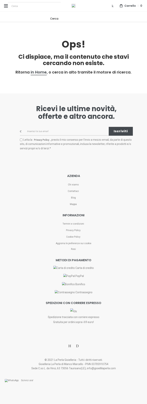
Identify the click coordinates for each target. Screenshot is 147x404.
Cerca (54, 19)
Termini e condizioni (73, 223)
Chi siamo (73, 184)
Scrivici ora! (27, 380)
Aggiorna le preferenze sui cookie (73, 243)
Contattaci (73, 191)
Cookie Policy (73, 236)
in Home (39, 72)
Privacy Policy (73, 230)
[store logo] (73, 6)
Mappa (73, 204)
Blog (73, 197)
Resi (73, 249)
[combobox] (34, 6)
